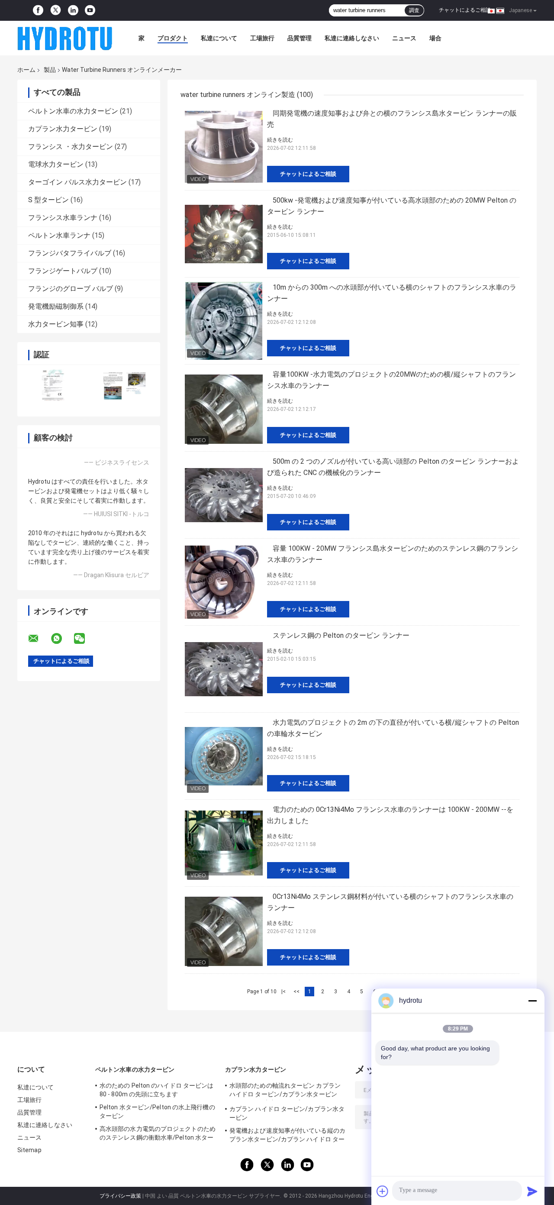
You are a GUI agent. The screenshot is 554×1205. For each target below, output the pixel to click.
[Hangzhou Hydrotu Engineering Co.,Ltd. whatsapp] (62, 638)
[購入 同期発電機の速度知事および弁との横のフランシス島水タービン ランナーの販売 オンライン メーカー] (224, 147)
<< (296, 992)
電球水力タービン (56, 164)
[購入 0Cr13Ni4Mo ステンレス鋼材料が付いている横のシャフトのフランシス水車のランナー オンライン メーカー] (224, 930)
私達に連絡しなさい (352, 38)
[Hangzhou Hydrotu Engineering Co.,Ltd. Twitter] (55, 10)
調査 (414, 10)
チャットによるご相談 (465, 10)
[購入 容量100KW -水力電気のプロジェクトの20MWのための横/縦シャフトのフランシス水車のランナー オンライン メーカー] (224, 408)
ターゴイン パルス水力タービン (77, 182)
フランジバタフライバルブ (69, 253)
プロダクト (173, 38)
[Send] (532, 1191)
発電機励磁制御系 (56, 306)
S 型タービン (48, 200)
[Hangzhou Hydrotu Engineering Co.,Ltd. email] (39, 638)
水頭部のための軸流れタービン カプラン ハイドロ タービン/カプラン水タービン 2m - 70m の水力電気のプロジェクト (285, 1091)
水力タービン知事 (56, 324)
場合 (435, 38)
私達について (219, 38)
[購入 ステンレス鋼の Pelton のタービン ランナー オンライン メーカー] (224, 669)
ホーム (26, 69)
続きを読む (280, 140)
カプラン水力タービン (62, 129)
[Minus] (532, 1000)
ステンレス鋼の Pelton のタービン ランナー (341, 635)
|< (283, 992)
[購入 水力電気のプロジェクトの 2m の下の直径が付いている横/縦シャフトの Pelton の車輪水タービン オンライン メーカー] (224, 756)
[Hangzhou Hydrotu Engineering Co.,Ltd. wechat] (85, 638)
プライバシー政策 (120, 1196)
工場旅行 (262, 38)
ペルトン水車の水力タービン (73, 111)
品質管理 (299, 38)
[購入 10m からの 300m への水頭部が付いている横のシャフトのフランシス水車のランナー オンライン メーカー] (224, 321)
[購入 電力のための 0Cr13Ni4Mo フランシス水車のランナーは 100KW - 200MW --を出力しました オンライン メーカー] (224, 843)
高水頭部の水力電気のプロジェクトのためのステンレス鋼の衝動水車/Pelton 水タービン (158, 1134)
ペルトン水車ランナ (59, 235)
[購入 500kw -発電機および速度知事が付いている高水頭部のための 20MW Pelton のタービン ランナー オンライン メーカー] (224, 234)
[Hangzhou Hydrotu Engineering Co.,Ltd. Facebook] (38, 10)
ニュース (404, 38)
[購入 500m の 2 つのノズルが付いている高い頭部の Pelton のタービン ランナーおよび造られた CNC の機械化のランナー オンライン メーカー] (224, 495)
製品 (50, 69)
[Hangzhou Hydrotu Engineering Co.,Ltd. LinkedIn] (73, 10)
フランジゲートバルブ (62, 271)
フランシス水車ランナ (62, 217)
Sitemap (29, 1150)
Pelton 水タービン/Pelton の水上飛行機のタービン (157, 1111)
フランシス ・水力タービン (70, 146)
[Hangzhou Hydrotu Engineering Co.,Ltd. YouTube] (90, 10)
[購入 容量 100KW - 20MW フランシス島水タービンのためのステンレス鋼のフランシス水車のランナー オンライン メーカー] (224, 582)
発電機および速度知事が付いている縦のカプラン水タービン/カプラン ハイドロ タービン (287, 1136)
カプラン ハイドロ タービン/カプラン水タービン (287, 1113)
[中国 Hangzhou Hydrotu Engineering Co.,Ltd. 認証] (53, 385)
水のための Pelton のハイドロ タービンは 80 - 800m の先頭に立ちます (156, 1090)
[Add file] (383, 1191)
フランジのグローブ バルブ (70, 288)
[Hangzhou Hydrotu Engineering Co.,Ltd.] (65, 38)
